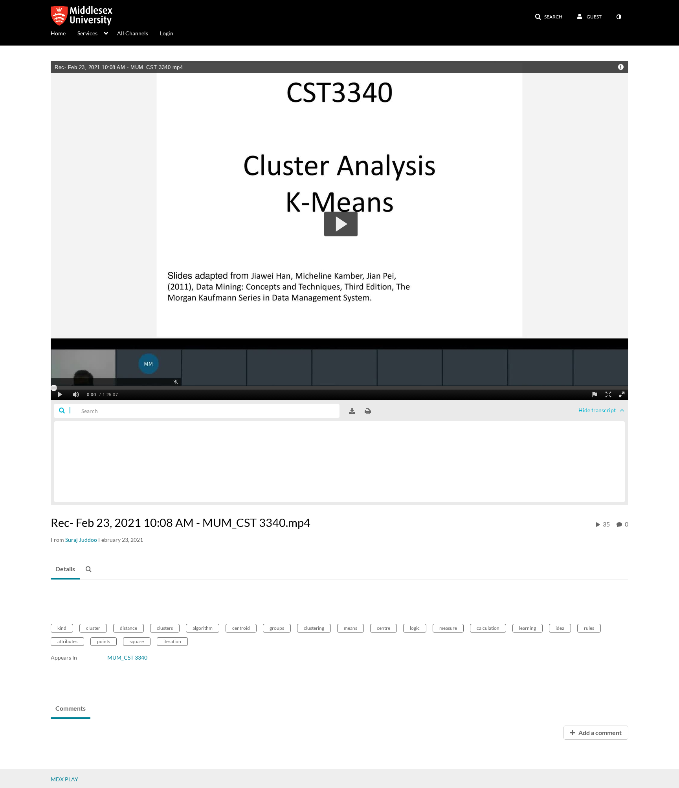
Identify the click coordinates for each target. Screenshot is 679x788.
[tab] (65, 569)
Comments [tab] (70, 708)
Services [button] (87, 33)
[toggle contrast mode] (618, 17)
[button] (548, 17)
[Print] (368, 411)
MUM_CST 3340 (127, 657)
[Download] (352, 411)
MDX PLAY (64, 779)
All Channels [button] (132, 33)
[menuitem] (64, 33)
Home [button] (58, 33)
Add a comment (599, 732)
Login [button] (166, 33)
